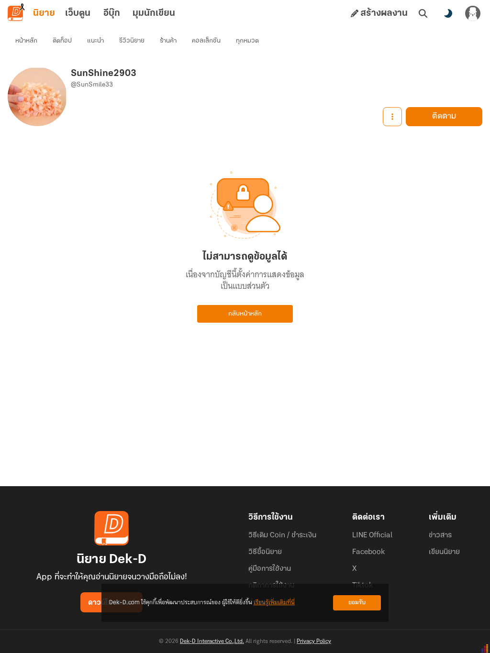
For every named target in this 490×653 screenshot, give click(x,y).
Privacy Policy (314, 641)
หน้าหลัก (26, 40)
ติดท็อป (62, 40)
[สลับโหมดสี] (447, 13)
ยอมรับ (357, 602)
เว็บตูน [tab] (77, 13)
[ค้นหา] (423, 13)
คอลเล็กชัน (206, 40)
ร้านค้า (168, 40)
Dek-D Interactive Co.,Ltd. (212, 641)
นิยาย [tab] (44, 13)
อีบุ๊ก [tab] (111, 13)
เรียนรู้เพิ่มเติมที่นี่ (274, 602)
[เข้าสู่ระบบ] (472, 13)
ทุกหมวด (247, 40)
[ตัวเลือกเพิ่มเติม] (392, 116)
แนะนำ (95, 40)
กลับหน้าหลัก (245, 313)
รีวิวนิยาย (132, 40)
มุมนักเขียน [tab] (154, 13)
